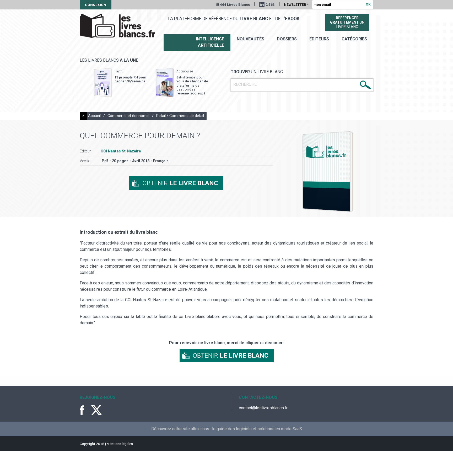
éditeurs (319, 38)
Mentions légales (120, 444)
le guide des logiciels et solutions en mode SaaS (257, 428)
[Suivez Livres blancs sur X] (96, 410)
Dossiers (287, 38)
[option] (120, 83)
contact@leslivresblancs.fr (263, 407)
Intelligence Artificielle (210, 42)
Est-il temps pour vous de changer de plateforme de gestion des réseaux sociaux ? (192, 85)
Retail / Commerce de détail (180, 116)
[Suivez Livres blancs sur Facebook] (85, 410)
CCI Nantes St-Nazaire (121, 151)
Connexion (95, 5)
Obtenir (180, 183)
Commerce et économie (128, 116)
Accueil (94, 116)
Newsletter (296, 4)
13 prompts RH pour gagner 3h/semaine (130, 79)
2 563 (270, 4)
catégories (354, 38)
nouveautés (250, 38)
